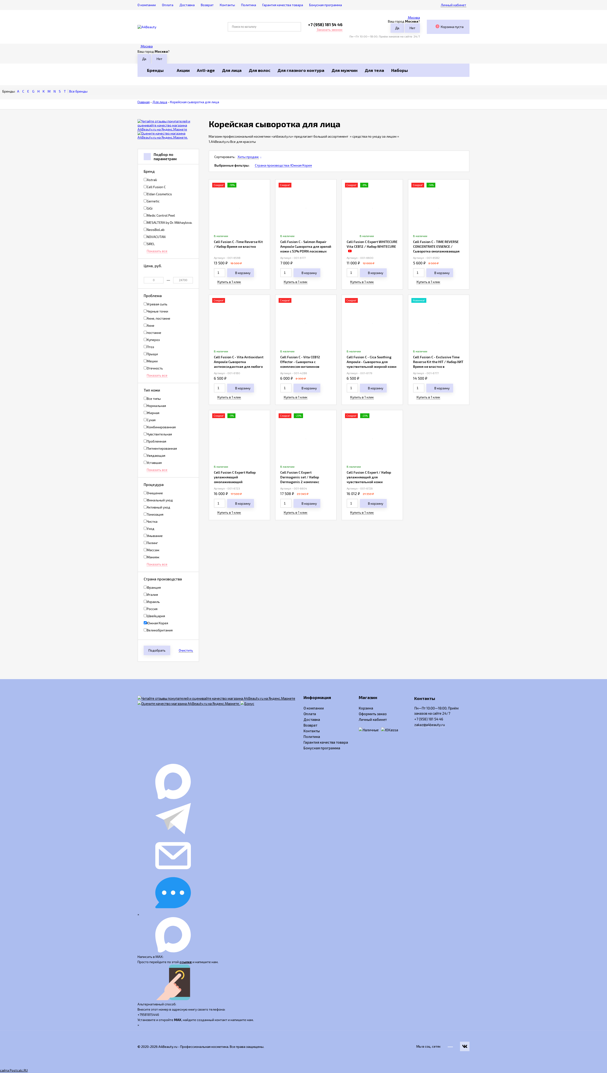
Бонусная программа (322, 748)
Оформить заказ (372, 714)
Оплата (310, 714)
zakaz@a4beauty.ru (429, 725)
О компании (314, 708)
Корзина (366, 708)
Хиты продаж (248, 157)
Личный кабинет (373, 719)
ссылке (185, 962)
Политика (312, 736)
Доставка (312, 719)
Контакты (312, 731)
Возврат (310, 725)
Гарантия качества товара (326, 742)
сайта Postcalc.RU (14, 1070)
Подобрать (157, 650)
